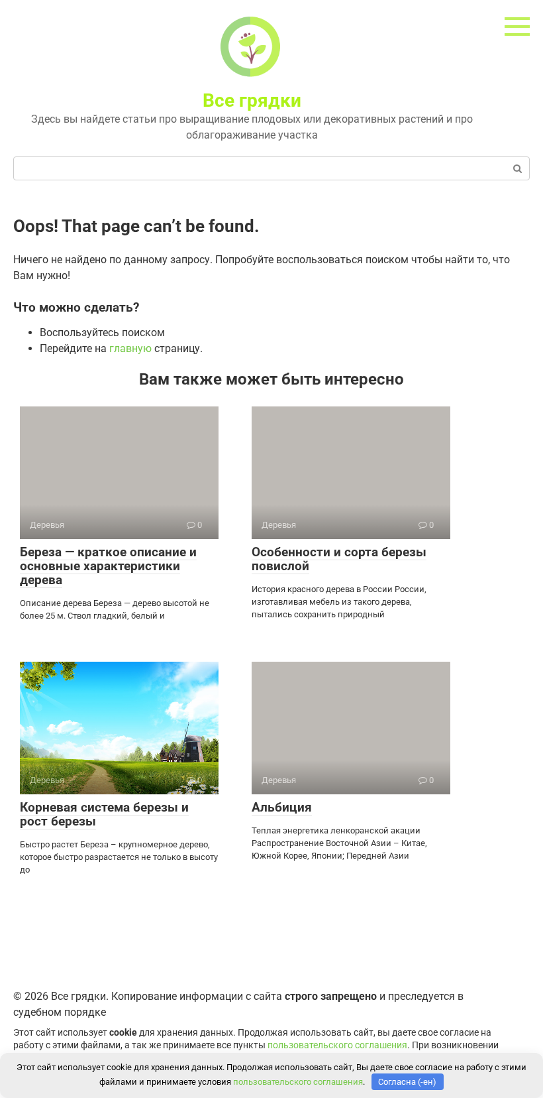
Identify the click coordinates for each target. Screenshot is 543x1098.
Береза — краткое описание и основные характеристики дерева (108, 565)
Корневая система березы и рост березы (104, 814)
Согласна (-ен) (407, 1082)
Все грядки (252, 100)
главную (130, 348)
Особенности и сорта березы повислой (339, 559)
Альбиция (282, 807)
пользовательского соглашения (337, 1045)
